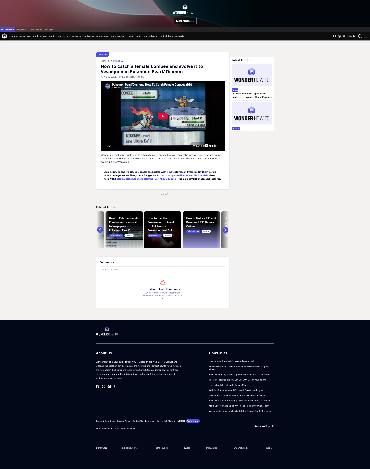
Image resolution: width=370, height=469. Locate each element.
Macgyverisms (118, 36)
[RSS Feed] (115, 386)
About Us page (115, 378)
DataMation (212, 447)
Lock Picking (166, 36)
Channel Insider (241, 447)
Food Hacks (49, 36)
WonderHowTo (7, 29)
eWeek (187, 447)
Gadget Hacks (22, 29)
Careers (188, 420)
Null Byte (49, 29)
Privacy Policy (123, 421)
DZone (269, 447)
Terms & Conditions (105, 421)
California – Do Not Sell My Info (160, 421)
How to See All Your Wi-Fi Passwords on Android (232, 361)
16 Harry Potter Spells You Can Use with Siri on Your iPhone (237, 379)
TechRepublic (161, 447)
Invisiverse (102, 36)
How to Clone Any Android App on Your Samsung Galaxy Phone (239, 374)
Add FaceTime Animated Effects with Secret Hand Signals (236, 390)
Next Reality (36, 29)
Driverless (180, 36)
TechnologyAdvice (129, 447)
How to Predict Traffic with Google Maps (228, 385)
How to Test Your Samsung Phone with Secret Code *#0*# (237, 395)
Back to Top (262, 426)
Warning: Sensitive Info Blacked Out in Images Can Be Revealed (240, 411)
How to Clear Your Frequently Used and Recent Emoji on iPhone (239, 400)
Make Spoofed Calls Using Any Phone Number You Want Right (239, 405)
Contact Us (137, 421)
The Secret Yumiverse (82, 36)
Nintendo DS (185, 21)
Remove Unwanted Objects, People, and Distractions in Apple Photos (239, 368)
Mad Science (150, 36)
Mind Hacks (135, 36)
